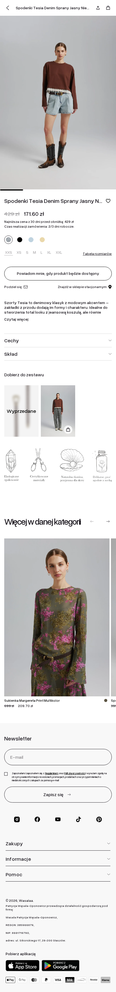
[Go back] (8, 8)
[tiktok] (78, 819)
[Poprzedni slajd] (92, 521)
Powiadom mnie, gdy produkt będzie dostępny (58, 273)
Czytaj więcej (16, 319)
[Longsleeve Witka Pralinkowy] (58, 411)
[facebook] (37, 819)
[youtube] (58, 819)
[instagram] (17, 819)
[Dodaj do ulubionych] (108, 200)
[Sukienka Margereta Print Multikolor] (57, 617)
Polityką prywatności (74, 773)
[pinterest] (99, 819)
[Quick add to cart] (68, 429)
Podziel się (13, 287)
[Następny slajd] (108, 521)
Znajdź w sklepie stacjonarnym (82, 287)
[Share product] (98, 8)
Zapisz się (53, 794)
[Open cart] (108, 8)
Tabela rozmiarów (97, 254)
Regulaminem (52, 773)
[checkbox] (6, 774)
